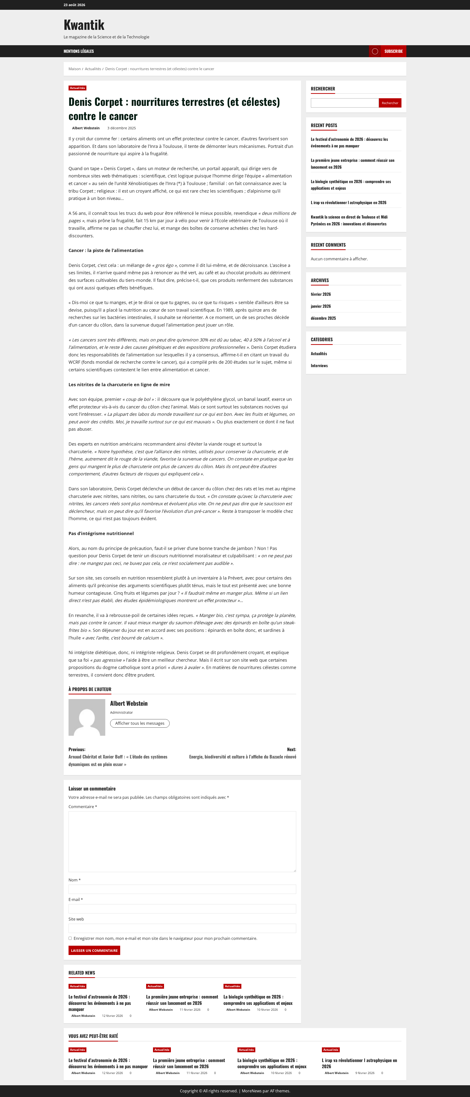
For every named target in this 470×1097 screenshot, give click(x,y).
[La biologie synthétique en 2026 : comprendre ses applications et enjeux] (259, 986)
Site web (76, 919)
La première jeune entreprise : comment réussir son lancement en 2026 (182, 999)
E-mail (76, 899)
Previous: (118, 756)
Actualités (77, 88)
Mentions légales (79, 51)
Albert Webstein (86, 128)
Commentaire (83, 806)
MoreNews (252, 1091)
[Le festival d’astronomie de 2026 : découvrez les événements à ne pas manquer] (105, 986)
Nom (75, 880)
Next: (242, 753)
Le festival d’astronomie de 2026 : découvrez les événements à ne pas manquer (100, 1002)
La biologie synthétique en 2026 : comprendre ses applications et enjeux (258, 999)
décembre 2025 (323, 318)
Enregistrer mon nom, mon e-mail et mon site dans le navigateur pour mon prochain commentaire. (165, 938)
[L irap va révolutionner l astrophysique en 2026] (361, 1049)
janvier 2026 (321, 306)
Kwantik (84, 24)
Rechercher (323, 89)
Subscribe (394, 51)
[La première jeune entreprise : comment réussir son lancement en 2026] (182, 986)
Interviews (319, 365)
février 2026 (321, 294)
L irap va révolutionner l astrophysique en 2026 (349, 202)
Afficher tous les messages (139, 723)
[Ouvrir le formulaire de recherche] (363, 51)
